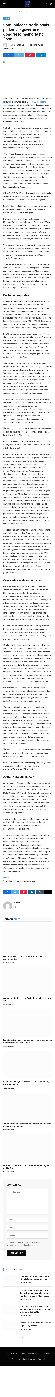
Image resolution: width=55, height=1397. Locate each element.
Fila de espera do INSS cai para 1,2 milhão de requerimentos (34, 1277)
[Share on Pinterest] (30, 55)
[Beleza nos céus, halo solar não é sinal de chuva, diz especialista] (27, 1064)
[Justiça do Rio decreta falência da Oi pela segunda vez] (27, 981)
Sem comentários (36, 45)
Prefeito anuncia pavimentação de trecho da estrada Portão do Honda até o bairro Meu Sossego (35, 1293)
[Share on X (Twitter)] (19, 55)
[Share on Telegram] (41, 55)
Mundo (32, 1359)
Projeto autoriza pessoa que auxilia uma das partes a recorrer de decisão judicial (27, 1041)
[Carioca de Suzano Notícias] (27, 4)
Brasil (6, 19)
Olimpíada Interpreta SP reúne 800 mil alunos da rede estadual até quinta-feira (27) (35, 1309)
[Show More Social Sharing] (49, 55)
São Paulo (42, 1359)
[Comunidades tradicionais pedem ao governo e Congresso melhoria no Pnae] (27, 77)
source (6, 878)
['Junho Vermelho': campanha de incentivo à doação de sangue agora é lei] (27, 1106)
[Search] (51, 4)
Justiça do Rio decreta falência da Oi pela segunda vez (35, 1324)
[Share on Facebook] (8, 55)
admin (13, 45)
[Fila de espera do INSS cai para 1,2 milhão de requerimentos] (27, 939)
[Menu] (4, 4)
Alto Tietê (16, 1359)
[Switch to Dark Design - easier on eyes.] (47, 4)
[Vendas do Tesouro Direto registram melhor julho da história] (27, 1148)
